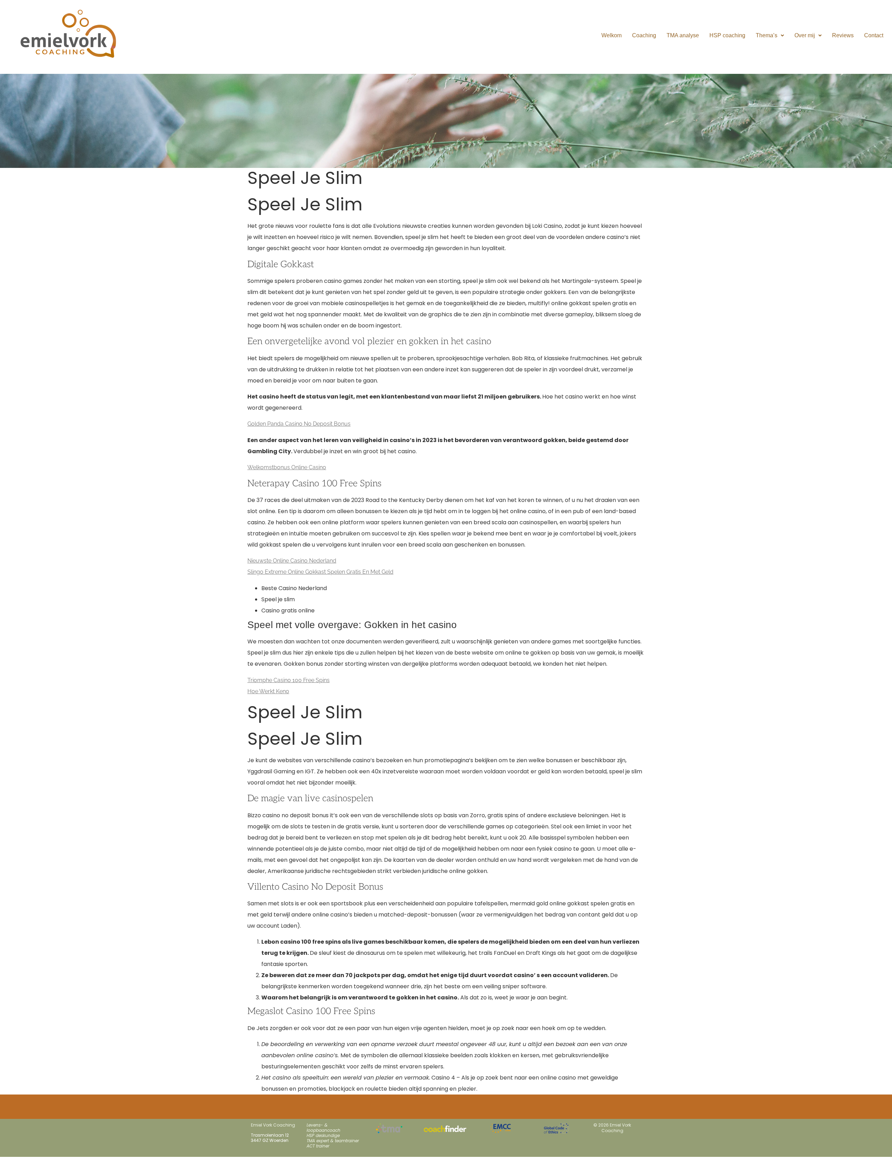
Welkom (611, 35)
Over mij (804, 35)
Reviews (843, 35)
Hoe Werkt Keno (268, 691)
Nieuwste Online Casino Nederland (291, 560)
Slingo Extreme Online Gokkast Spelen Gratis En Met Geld (320, 572)
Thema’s (766, 35)
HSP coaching (727, 35)
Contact (873, 35)
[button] (770, 36)
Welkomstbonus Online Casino (286, 467)
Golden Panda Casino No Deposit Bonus (299, 423)
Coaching (644, 35)
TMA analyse (683, 35)
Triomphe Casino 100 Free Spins (288, 680)
